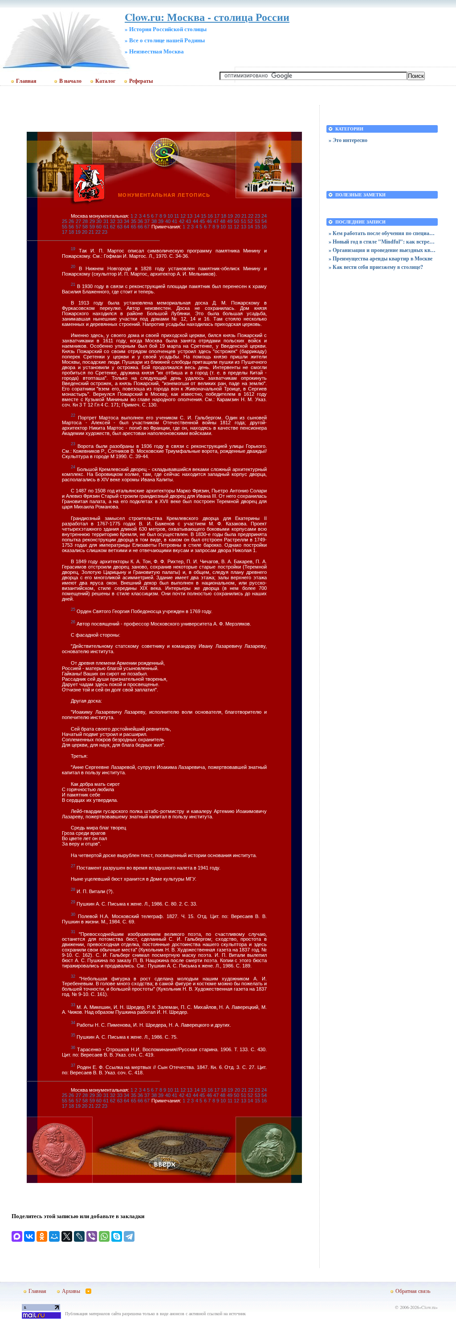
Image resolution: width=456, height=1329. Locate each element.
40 (168, 221)
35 (133, 221)
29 (92, 221)
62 (112, 226)
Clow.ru (428, 1307)
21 (244, 216)
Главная (26, 81)
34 (126, 221)
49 (229, 221)
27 (78, 221)
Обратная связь (412, 1290)
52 (250, 221)
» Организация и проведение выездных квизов (382, 250)
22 (250, 216)
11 (176, 216)
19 (230, 216)
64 (126, 226)
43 (188, 221)
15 (203, 216)
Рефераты (141, 81)
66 (140, 226)
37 (147, 221)
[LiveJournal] (79, 1236)
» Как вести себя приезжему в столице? (376, 267)
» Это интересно (348, 140)
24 (264, 216)
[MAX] (17, 1236)
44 (195, 221)
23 (257, 216)
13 (189, 216)
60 (99, 226)
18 (223, 216)
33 (119, 221)
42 (181, 221)
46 (209, 221)
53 (257, 221)
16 (210, 216)
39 (160, 221)
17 (217, 216)
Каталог (105, 81)
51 (243, 221)
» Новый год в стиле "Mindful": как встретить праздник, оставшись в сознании (382, 241)
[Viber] (91, 1236)
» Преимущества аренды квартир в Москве (380, 258)
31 (106, 221)
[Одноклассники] (42, 1236)
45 (202, 221)
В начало (70, 81)
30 (99, 221)
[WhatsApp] (104, 1236)
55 (64, 226)
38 (154, 221)
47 (216, 221)
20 (237, 216)
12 (183, 216)
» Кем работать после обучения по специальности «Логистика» (382, 233)
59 (92, 226)
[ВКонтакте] (29, 1236)
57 (78, 226)
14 (197, 216)
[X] (66, 1236)
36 (140, 221)
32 (112, 221)
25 (64, 221)
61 (106, 226)
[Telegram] (129, 1236)
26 (71, 221)
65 (133, 226)
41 (174, 221)
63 (119, 226)
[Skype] (116, 1236)
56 (71, 226)
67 (147, 226)
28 (85, 221)
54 (264, 221)
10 (170, 216)
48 (222, 221)
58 (85, 226)
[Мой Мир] (54, 1236)
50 (236, 221)
